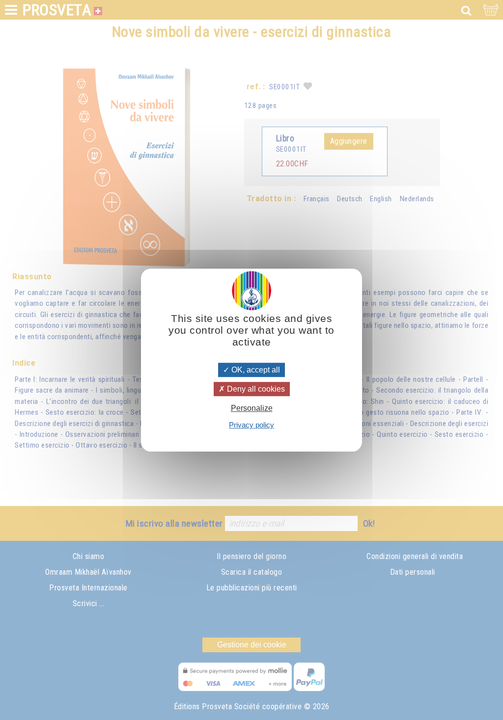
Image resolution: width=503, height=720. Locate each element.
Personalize (252, 408)
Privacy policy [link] (251, 425)
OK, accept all (254, 370)
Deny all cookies (255, 389)
